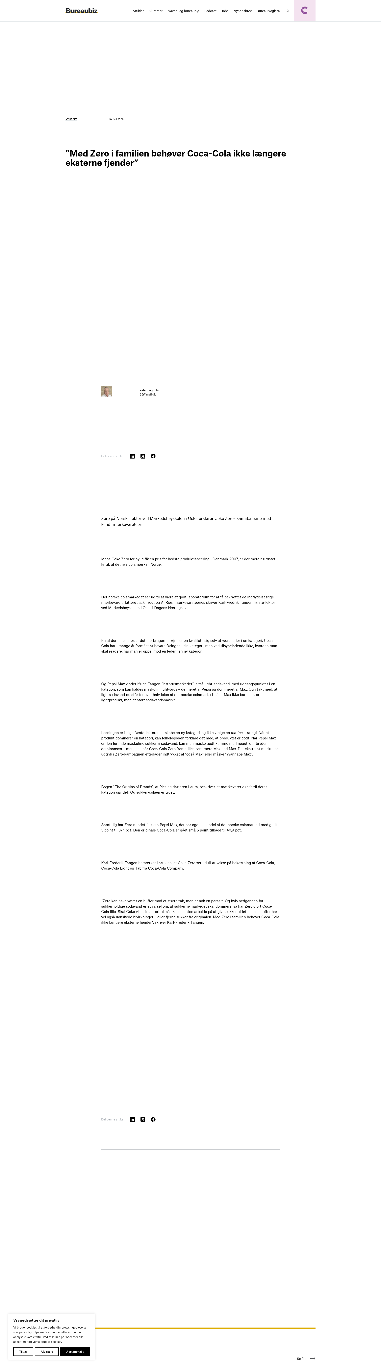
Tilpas (23, 1351)
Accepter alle (75, 1351)
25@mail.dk (148, 394)
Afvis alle (47, 1351)
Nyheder (71, 119)
